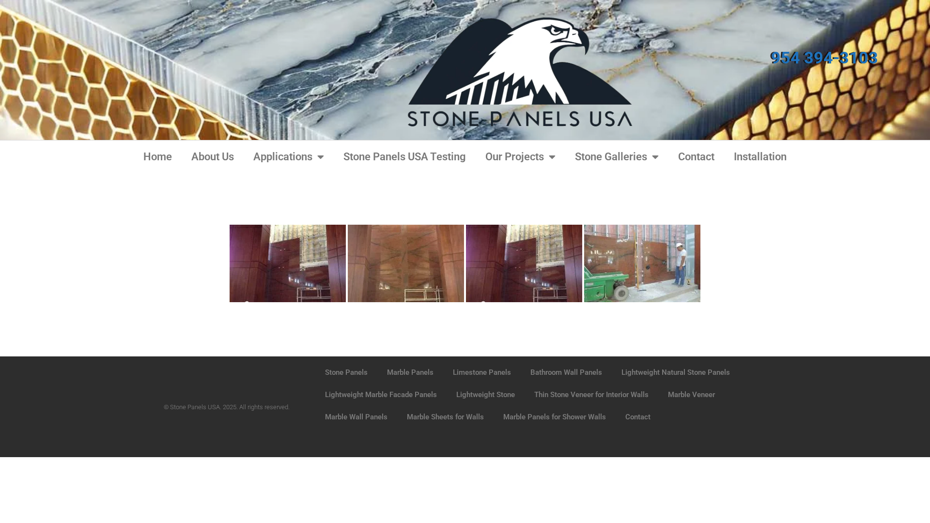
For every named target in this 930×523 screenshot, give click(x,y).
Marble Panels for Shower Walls (554, 417)
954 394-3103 (824, 57)
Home (157, 157)
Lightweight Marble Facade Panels (381, 394)
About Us (212, 157)
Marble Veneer (691, 394)
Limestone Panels (482, 372)
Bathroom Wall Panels (566, 372)
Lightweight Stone (485, 394)
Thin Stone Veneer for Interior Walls (591, 394)
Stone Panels (346, 372)
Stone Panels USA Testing (404, 157)
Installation (760, 157)
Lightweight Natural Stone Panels (675, 372)
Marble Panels (410, 372)
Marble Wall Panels (356, 417)
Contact (696, 157)
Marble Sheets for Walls (445, 417)
